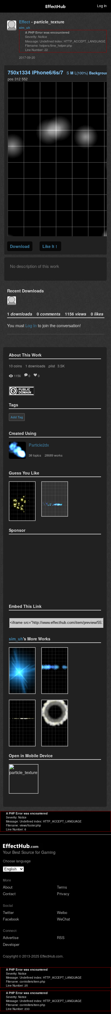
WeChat (63, 919)
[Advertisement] (37, 567)
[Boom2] (22, 501)
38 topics (35, 455)
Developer (11, 944)
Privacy (63, 893)
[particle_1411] (22, 670)
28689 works (54, 455)
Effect (24, 22)
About (8, 887)
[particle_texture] (54, 499)
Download (20, 246)
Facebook (11, 919)
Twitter (8, 912)
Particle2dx (39, 445)
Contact (9, 893)
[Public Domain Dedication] (21, 394)
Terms (62, 887)
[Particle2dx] (17, 451)
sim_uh (24, 27)
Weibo (62, 912)
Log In (31, 325)
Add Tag (17, 417)
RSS (61, 937)
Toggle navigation (7, 5)
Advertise (10, 937)
